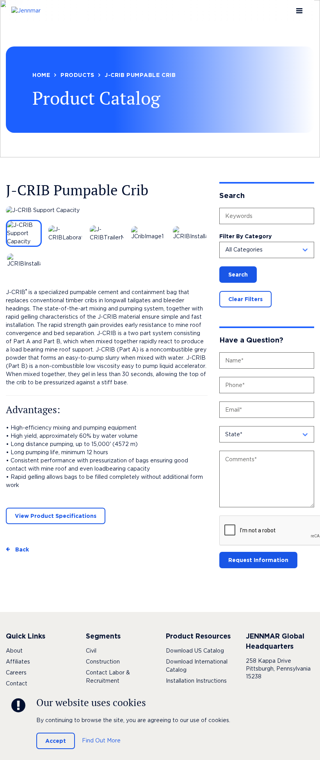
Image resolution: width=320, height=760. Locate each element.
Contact (16, 683)
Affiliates (18, 661)
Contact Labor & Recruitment (108, 676)
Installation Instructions (196, 681)
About (14, 651)
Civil (91, 651)
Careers (16, 672)
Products (77, 75)
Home (41, 75)
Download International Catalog (197, 665)
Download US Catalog (195, 651)
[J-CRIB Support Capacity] (107, 210)
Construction (103, 661)
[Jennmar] (30, 11)
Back (22, 549)
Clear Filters (245, 299)
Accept (55, 741)
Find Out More (101, 740)
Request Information (258, 560)
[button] (266, 250)
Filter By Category (245, 236)
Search (238, 274)
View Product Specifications (55, 516)
